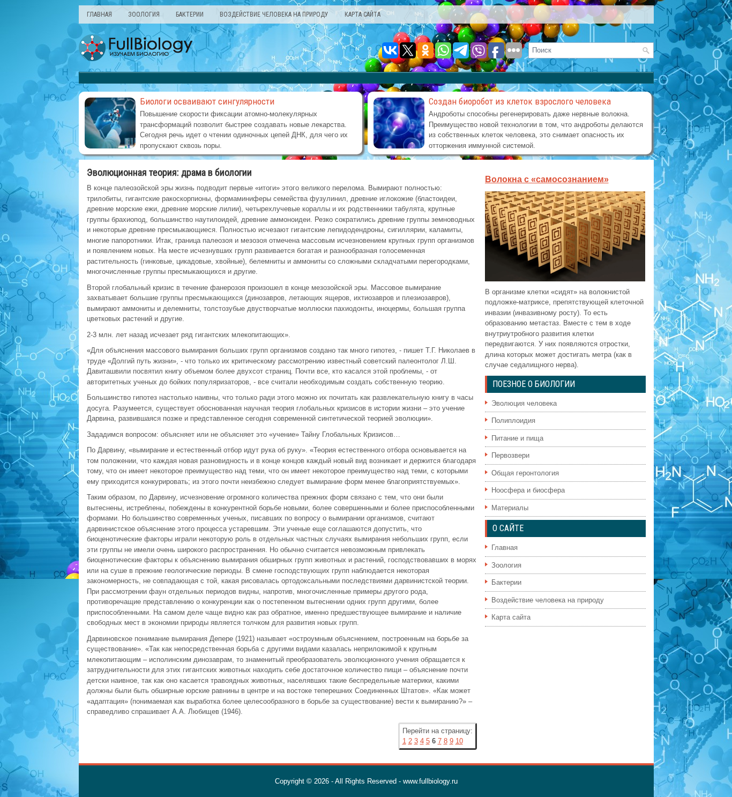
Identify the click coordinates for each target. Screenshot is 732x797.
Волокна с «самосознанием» (547, 179)
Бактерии (190, 14)
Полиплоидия (513, 420)
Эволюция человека (524, 403)
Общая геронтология (525, 473)
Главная (99, 14)
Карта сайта (362, 14)
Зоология (144, 14)
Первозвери (510, 455)
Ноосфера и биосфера (528, 490)
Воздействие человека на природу (274, 14)
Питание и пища (517, 438)
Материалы (509, 508)
